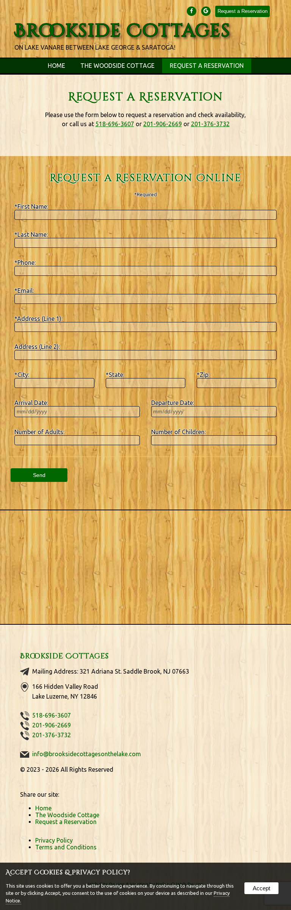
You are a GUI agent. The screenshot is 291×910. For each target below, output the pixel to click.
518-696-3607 (114, 123)
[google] (206, 11)
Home (56, 65)
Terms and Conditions (66, 847)
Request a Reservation (242, 11)
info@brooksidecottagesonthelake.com (86, 754)
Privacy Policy (54, 840)
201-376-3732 (210, 123)
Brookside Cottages (64, 656)
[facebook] (192, 11)
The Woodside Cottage (117, 65)
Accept (261, 888)
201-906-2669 (162, 123)
